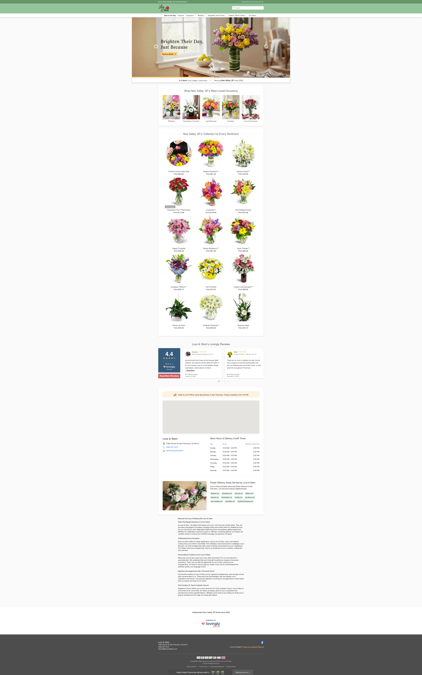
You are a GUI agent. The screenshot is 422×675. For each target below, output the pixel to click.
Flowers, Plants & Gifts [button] (236, 15)
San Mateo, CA (230, 501)
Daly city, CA (239, 493)
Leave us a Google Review (253, 647)
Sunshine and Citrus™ (240, 354)
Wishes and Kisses (197, 354)
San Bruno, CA (249, 497)
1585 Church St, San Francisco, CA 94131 (173, 644)
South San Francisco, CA (245, 501)
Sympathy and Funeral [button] (216, 15)
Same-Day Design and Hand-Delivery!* (173, 1)
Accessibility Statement (217, 666)
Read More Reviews (169, 375)
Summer (181, 15)
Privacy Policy (203, 666)
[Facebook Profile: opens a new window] (262, 642)
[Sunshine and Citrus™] (230, 354)
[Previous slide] (156, 46)
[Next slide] (266, 46)
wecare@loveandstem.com (167, 649)
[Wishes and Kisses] (188, 354)
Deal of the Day (170, 15)
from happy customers (193, 80)
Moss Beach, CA (227, 497)
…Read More (190, 370)
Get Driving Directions (174, 450)
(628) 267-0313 (172, 447)
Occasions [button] (190, 15)
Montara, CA (215, 497)
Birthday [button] (201, 15)
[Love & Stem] (174, 8)
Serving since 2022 (228, 80)
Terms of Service (191, 666)
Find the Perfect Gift (171, 54)
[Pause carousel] (208, 72)
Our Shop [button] (252, 15)
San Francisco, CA (216, 501)
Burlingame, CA (227, 493)
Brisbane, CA (215, 493)
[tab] (210, 72)
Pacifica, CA (238, 497)
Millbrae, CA (249, 493)
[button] (218, 381)
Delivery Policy (231, 666)
